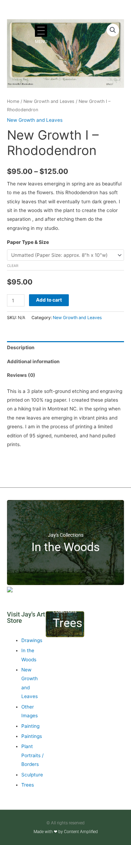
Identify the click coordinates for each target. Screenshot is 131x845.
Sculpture (32, 774)
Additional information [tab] (33, 361)
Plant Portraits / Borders (32, 755)
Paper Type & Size (28, 242)
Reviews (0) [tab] (21, 375)
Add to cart (49, 300)
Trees (27, 785)
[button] (113, 30)
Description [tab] (21, 347)
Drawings (31, 640)
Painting (30, 726)
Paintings (31, 736)
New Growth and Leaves (48, 101)
